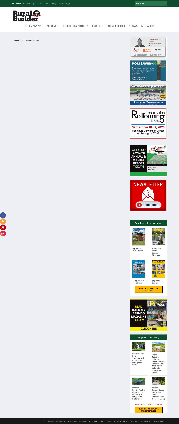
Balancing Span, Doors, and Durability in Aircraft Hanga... (48, 3)
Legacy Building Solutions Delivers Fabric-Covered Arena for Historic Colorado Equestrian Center (158, 364)
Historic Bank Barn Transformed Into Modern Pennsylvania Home (138, 359)
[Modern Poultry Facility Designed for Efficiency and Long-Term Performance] (138, 381)
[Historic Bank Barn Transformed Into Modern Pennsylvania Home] (138, 346)
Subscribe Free (116, 26)
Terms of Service (158, 421)
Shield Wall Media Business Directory (156, 251)
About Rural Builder (96, 421)
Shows (133, 26)
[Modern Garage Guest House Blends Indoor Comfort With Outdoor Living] (158, 381)
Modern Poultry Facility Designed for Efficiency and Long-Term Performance (138, 393)
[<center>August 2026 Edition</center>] (138, 269)
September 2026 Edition (137, 249)
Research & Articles (75, 26)
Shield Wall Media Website (127, 421)
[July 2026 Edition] (158, 269)
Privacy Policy (144, 421)
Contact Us (110, 421)
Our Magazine (34, 26)
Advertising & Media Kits (77, 421)
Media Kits (147, 26)
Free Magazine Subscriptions (54, 421)
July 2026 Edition (156, 281)
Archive (51, 26)
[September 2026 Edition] (138, 237)
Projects (97, 26)
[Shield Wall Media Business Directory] (158, 237)
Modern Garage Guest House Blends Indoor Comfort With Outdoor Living (158, 393)
